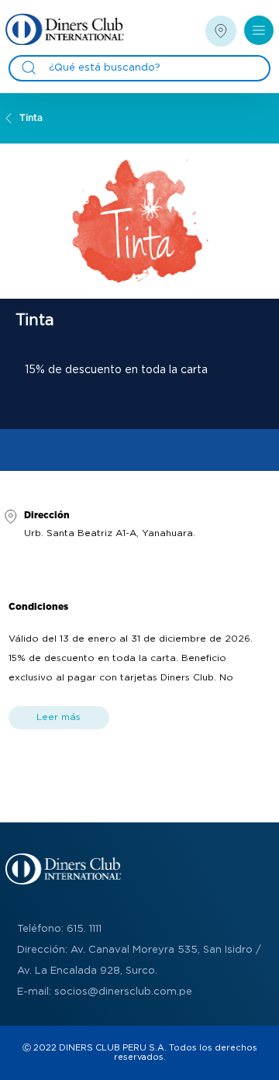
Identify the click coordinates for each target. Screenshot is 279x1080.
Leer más (58, 717)
